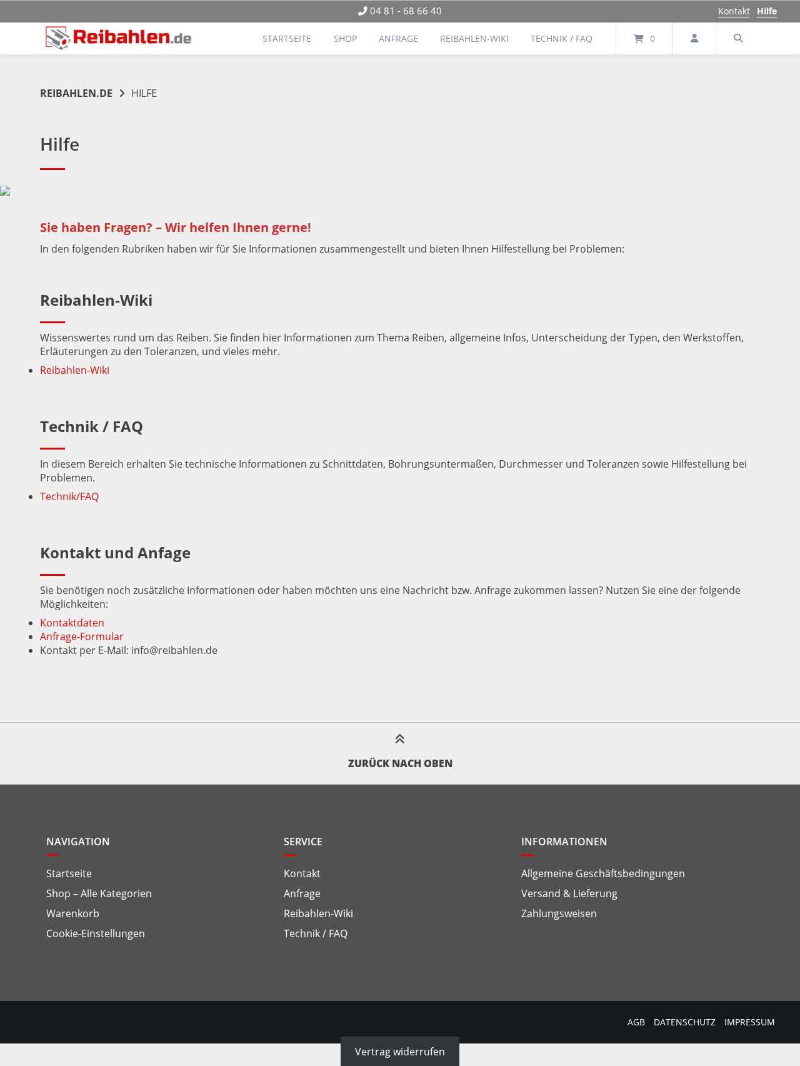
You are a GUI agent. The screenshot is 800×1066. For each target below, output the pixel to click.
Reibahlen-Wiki (474, 38)
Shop (345, 38)
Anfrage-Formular (82, 636)
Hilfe (767, 11)
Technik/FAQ (69, 496)
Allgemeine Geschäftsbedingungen (603, 873)
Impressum (749, 1022)
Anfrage (398, 38)
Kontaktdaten (72, 623)
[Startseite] (119, 38)
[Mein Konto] (694, 38)
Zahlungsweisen (559, 913)
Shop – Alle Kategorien (99, 893)
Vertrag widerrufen (400, 1051)
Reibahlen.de (76, 93)
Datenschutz (685, 1022)
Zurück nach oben (400, 763)
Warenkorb (72, 913)
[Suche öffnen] (738, 38)
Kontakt (734, 11)
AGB (636, 1022)
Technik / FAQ (561, 38)
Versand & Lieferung (569, 893)
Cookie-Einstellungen (95, 933)
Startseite (286, 38)
